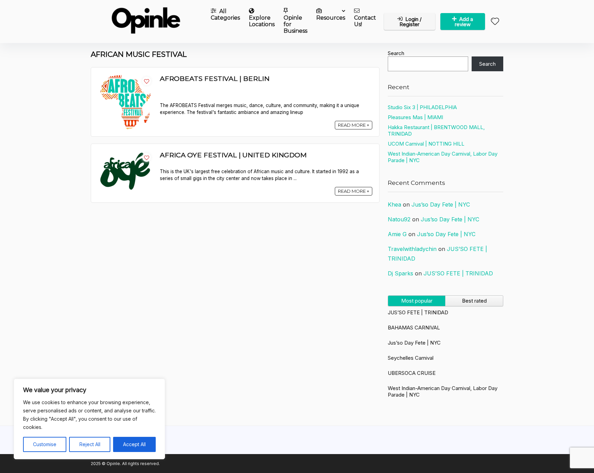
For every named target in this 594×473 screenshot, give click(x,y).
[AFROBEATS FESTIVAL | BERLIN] (125, 77)
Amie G (397, 234)
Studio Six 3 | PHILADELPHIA (422, 107)
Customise (44, 444)
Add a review (464, 22)
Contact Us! (365, 21)
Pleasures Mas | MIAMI (415, 117)
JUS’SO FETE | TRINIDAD (458, 273)
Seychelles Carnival (410, 358)
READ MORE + (353, 125)
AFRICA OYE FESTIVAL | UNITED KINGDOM (233, 155)
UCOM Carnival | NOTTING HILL (426, 143)
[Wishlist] (495, 22)
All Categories (225, 14)
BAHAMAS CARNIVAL (414, 327)
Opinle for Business (295, 24)
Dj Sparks (400, 273)
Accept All (134, 444)
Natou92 (399, 219)
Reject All (89, 444)
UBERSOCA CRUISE (412, 373)
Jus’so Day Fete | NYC (440, 204)
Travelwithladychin (412, 248)
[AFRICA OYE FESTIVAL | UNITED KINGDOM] (125, 154)
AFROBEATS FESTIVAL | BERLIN (215, 78)
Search (396, 53)
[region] (89, 419)
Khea (394, 204)
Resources (330, 17)
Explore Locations (262, 21)
